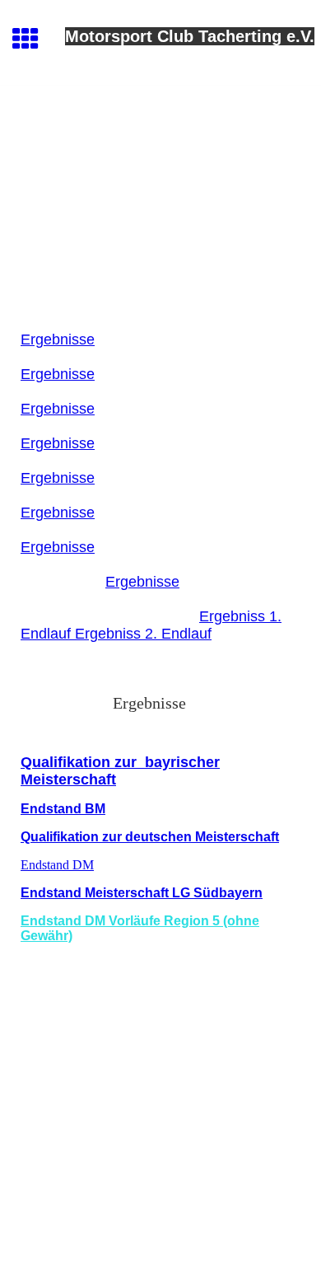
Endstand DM (57, 865)
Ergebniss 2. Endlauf (143, 633)
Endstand (53, 809)
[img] (160, 155)
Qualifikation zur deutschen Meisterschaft (150, 837)
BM (95, 809)
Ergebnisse (58, 339)
